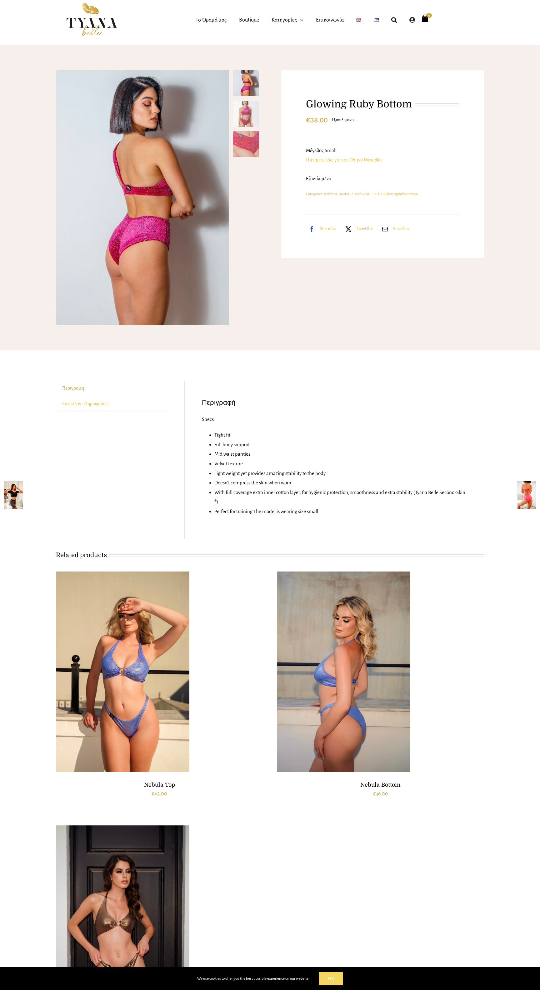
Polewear (362, 194)
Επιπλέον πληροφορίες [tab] (85, 403)
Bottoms (330, 194)
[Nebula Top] (122, 672)
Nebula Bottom (380, 785)
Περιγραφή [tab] (73, 388)
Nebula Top (159, 785)
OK (331, 979)
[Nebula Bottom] (343, 672)
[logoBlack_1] (92, 5)
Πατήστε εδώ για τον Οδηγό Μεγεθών (344, 159)
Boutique (346, 194)
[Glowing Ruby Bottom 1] (142, 197)
